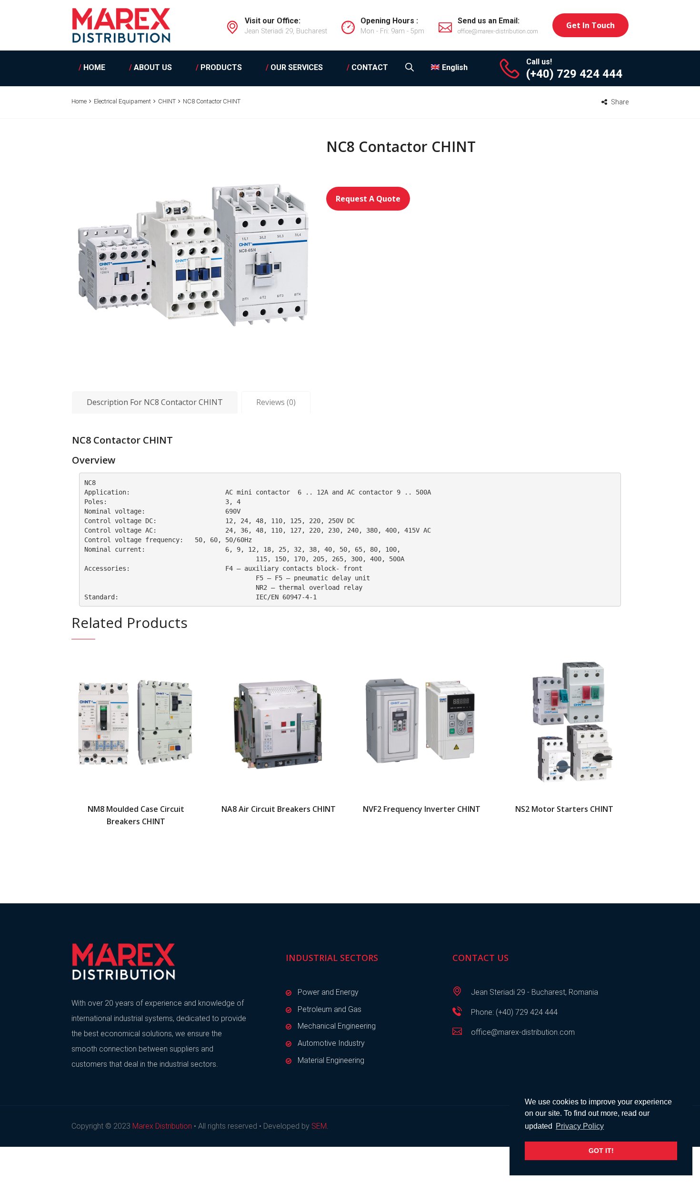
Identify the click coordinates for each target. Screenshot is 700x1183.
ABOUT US (150, 67)
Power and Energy (328, 992)
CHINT (167, 101)
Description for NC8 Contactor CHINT (155, 402)
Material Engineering (331, 1060)
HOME (92, 67)
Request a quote (368, 198)
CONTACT (367, 67)
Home (79, 101)
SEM (319, 1126)
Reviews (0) (276, 402)
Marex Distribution (162, 1126)
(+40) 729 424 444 (574, 74)
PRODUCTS (219, 67)
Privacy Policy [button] (580, 1126)
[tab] (155, 402)
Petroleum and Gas (329, 1009)
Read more (135, 722)
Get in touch (590, 25)
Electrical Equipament (122, 101)
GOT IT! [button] (601, 1150)
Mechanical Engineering (337, 1026)
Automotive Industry (331, 1043)
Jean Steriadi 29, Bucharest (286, 31)
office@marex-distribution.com (498, 31)
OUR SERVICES (294, 67)
